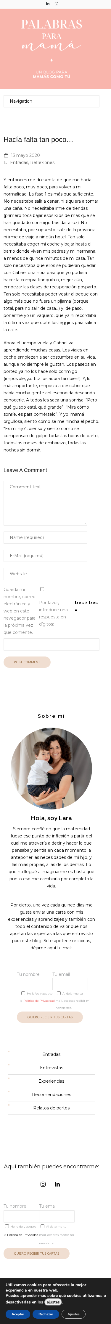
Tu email (61, 974)
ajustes (53, 1302)
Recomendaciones (51, 1094)
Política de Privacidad (39, 1001)
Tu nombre (28, 974)
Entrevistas (51, 1067)
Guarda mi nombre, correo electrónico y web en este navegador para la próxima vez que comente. (20, 611)
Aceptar (18, 1314)
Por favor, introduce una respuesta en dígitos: (53, 613)
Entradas (19, 162)
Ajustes (73, 1314)
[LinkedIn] (48, 3)
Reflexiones (42, 162)
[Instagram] (56, 3)
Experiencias (51, 1081)
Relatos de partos (51, 1108)
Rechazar (45, 1314)
